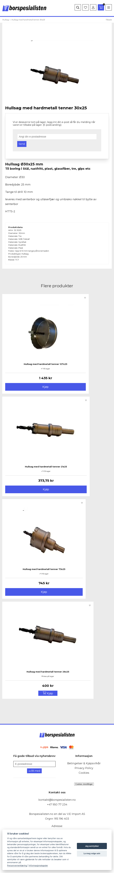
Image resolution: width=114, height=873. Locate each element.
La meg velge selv (92, 853)
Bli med (35, 770)
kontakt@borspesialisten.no (57, 799)
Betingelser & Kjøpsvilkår (84, 763)
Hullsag (5, 20)
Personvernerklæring (17, 865)
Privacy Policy (84, 768)
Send (22, 144)
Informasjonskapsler (38, 865)
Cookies (84, 772)
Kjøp (45, 386)
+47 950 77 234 (57, 804)
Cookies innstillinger (84, 784)
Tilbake (109, 20)
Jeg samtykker (92, 846)
